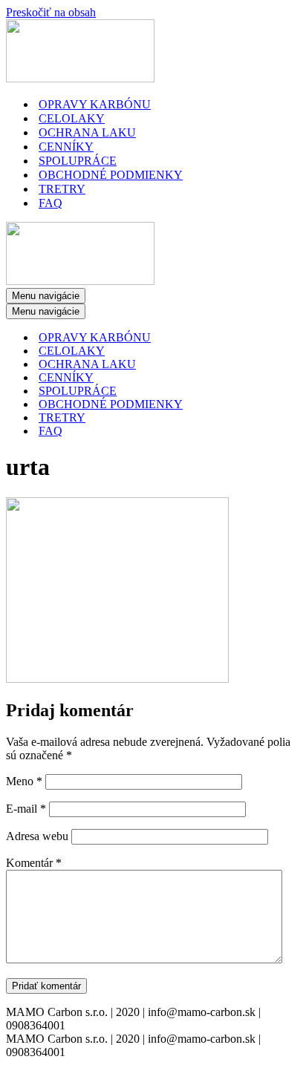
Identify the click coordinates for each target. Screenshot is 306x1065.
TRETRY (62, 189)
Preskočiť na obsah (51, 12)
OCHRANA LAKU (87, 132)
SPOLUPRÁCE (78, 160)
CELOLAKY (72, 118)
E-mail (26, 808)
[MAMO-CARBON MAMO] (80, 78)
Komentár (34, 862)
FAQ (50, 203)
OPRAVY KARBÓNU (95, 104)
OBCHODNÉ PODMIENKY (111, 174)
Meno (24, 781)
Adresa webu (37, 836)
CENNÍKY (66, 146)
